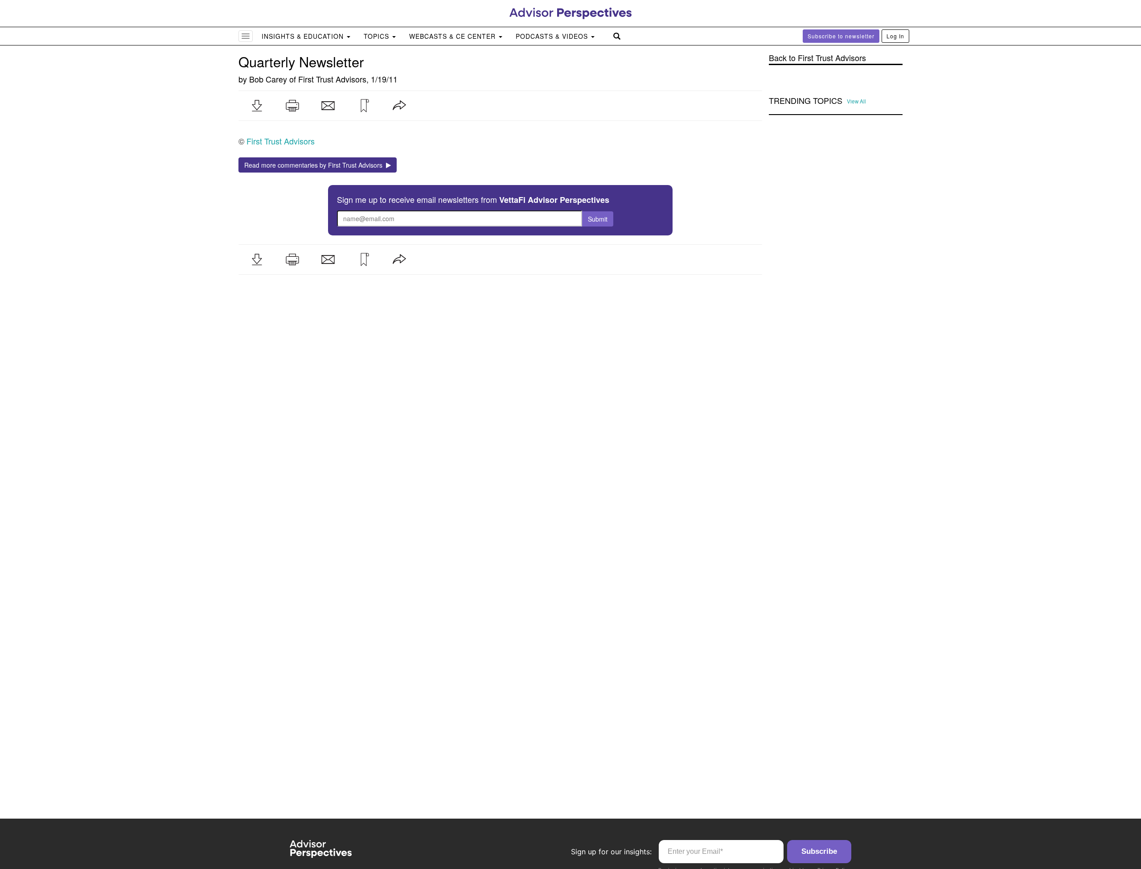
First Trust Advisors (332, 79)
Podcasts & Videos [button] (553, 36)
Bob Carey (268, 79)
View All (856, 101)
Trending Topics (805, 100)
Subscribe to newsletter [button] (841, 36)
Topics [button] (377, 36)
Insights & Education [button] (304, 36)
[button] (257, 105)
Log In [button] (895, 36)
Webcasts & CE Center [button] (453, 36)
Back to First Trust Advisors (817, 57)
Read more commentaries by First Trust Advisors (315, 165)
